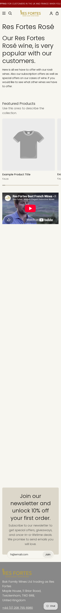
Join (47, 554)
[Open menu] (3, 13)
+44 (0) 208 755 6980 (17, 608)
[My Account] (50, 13)
